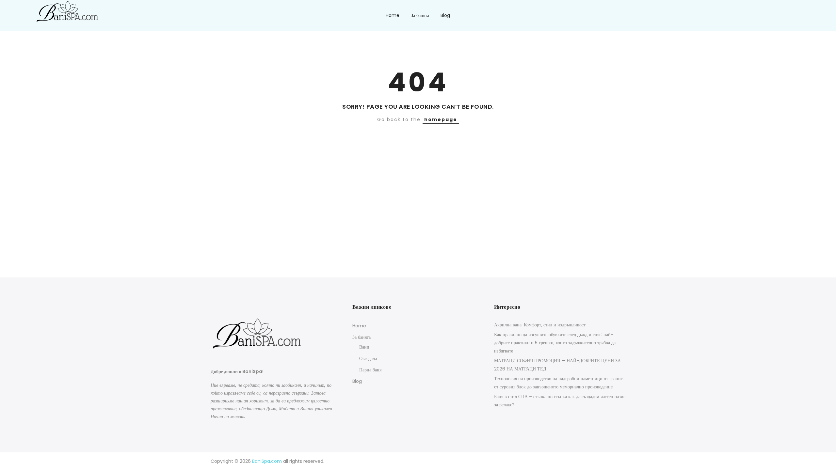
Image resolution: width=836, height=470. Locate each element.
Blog (445, 15)
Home (392, 15)
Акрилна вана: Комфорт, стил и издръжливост (540, 324)
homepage (440, 119)
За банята (420, 15)
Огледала (368, 358)
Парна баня (370, 370)
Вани (364, 347)
